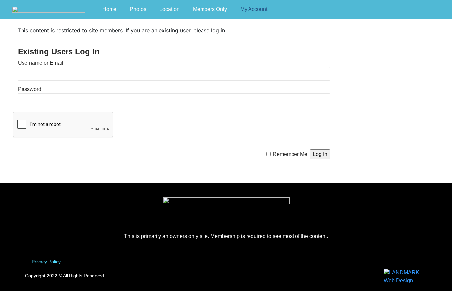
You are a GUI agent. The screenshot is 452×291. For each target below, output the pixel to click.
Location (169, 9)
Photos (138, 9)
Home (109, 9)
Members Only (210, 9)
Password (29, 89)
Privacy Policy (46, 261)
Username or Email (40, 63)
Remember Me (290, 154)
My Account (253, 9)
